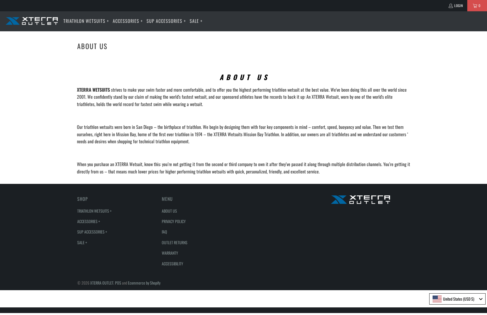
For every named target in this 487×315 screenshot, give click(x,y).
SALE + (82, 242)
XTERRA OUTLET (101, 283)
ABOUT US (169, 211)
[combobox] (457, 299)
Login (458, 5)
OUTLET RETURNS (174, 242)
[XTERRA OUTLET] (32, 21)
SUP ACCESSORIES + (92, 232)
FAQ (164, 232)
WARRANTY (170, 253)
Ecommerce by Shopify (144, 283)
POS (118, 283)
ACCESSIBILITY (172, 263)
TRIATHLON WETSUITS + (94, 211)
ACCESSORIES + (88, 221)
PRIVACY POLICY (174, 221)
